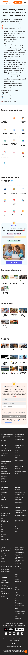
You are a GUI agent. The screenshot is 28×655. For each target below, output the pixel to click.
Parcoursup (17, 489)
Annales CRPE (4, 457)
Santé (2, 556)
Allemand (3, 501)
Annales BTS (4, 452)
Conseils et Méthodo (19, 547)
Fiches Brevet (4, 471)
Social (2, 558)
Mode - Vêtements (5, 582)
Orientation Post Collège (20, 565)
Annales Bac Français (6, 450)
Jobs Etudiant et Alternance (21, 513)
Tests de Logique (18, 618)
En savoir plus (6, 413)
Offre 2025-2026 (4, 507)
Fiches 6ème (4, 463)
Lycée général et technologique (4, 521)
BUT (2, 529)
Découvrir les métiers (19, 494)
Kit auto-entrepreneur (6, 598)
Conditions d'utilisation (8, 625)
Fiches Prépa (4, 476)
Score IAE (17, 616)
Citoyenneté (17, 455)
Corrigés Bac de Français (20, 555)
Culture (16, 592)
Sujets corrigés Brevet (19, 552)
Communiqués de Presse (20, 471)
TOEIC (16, 530)
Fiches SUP (3, 481)
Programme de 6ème (19, 434)
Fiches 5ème (4, 465)
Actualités (17, 470)
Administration (18, 589)
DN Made (3, 536)
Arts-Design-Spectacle (6, 555)
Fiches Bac (3, 470)
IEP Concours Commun (20, 611)
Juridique (17, 594)
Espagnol (3, 499)
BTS (2, 526)
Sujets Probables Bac (19, 550)
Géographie (4, 492)
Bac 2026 (3, 439)
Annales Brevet (4, 448)
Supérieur (17, 578)
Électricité (3, 590)
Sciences (3, 553)
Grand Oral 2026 (18, 568)
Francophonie (18, 459)
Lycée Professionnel (5, 523)
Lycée (16, 576)
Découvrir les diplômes (19, 491)
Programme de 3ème (19, 439)
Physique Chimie (5, 496)
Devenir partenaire (18, 502)
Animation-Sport (18, 590)
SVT (2, 494)
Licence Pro (3, 534)
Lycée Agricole (4, 524)
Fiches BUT (3, 478)
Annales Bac (4, 447)
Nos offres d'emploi (17, 623)
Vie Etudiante (17, 509)
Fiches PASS (4, 479)
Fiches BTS (3, 474)
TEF (15, 525)
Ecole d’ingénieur (18, 501)
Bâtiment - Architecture (6, 588)
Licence (3, 533)
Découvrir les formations (20, 492)
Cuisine (3, 579)
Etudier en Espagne (5, 571)
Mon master (17, 566)
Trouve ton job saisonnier (20, 515)
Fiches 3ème (4, 468)
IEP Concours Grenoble (19, 613)
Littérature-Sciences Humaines (5, 551)
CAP (2, 518)
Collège (3, 516)
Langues (3, 561)
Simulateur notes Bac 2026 (7, 434)
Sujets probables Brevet (20, 549)
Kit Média (17, 473)
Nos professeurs (18, 447)
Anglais (3, 497)
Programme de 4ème (19, 437)
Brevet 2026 (3, 440)
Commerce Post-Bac (19, 605)
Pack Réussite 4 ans (5, 509)
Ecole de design (18, 499)
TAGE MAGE (17, 615)
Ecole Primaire (4, 515)
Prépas (2, 531)
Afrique (16, 457)
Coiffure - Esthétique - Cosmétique (6, 584)
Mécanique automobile (6, 591)
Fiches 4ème (4, 466)
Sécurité (16, 598)
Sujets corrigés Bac (19, 554)
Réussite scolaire (18, 450)
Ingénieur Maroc (18, 603)
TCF (15, 523)
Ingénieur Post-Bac (19, 602)
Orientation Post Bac (19, 563)
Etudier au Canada (5, 568)
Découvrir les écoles (19, 496)
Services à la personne (6, 593)
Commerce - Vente (5, 586)
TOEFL (16, 531)
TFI (15, 521)
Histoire (3, 491)
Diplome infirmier (5, 539)
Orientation (17, 452)
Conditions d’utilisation (19, 651)
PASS (2, 538)
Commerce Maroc (19, 610)
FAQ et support (18, 468)
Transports (3, 580)
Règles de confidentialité (20, 625)
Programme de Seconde (20, 441)
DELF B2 (16, 528)
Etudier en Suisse (5, 569)
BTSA (2, 528)
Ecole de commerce (19, 497)
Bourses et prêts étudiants (20, 510)
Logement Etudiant (19, 512)
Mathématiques (4, 489)
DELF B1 (16, 526)
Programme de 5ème (19, 436)
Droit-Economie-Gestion (6, 548)
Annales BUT (4, 455)
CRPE (16, 587)
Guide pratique (18, 581)
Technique (17, 600)
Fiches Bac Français (5, 473)
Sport (16, 454)
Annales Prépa (4, 453)
